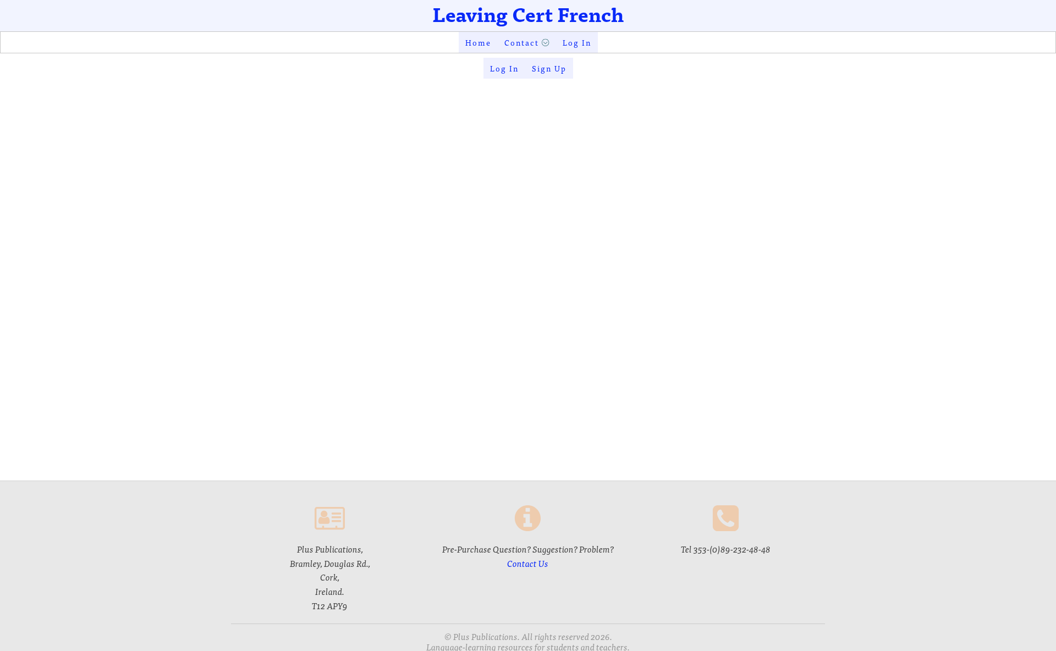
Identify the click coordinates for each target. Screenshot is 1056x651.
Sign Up (549, 68)
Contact (521, 42)
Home (478, 42)
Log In (577, 42)
